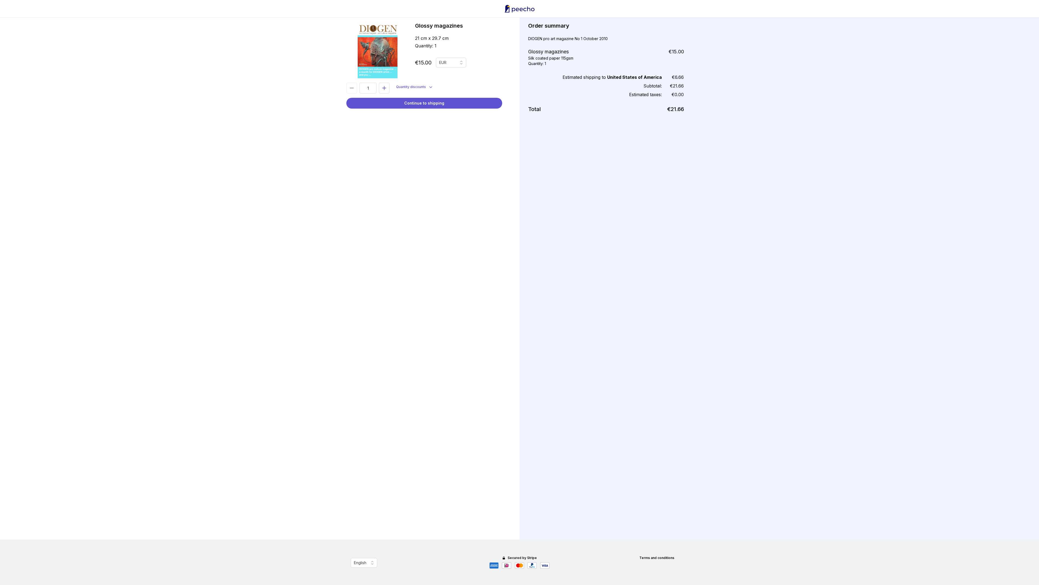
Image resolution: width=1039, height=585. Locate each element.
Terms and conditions (656, 558)
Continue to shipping (424, 103)
